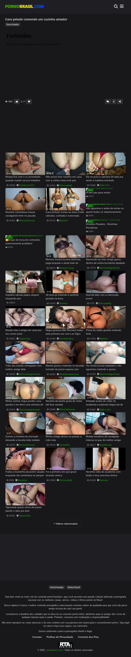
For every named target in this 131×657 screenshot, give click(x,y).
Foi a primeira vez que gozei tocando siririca (61, 473)
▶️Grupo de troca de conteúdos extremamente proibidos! (22, 241)
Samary (63, 303)
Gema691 (64, 444)
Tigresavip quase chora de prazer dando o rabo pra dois (23, 509)
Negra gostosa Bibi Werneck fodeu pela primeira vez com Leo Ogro (64, 332)
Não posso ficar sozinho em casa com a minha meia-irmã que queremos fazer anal (64, 178)
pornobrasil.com (54, 650)
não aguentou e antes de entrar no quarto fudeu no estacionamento (105, 210)
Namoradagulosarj (109, 267)
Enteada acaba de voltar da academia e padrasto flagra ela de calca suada (104, 403)
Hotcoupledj (65, 185)
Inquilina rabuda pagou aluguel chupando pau (22, 296)
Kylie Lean (105, 409)
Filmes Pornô (74, 587)
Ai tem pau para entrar (98, 192)
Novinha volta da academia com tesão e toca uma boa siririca (103, 473)
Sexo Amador (12, 24)
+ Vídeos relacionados (66, 523)
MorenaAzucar (27, 220)
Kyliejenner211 (27, 185)
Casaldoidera (66, 338)
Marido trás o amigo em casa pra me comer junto (23, 332)
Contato (37, 637)
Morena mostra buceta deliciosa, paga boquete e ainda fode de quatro (63, 261)
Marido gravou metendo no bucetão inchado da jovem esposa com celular (65, 367)
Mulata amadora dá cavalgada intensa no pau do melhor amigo (103, 438)
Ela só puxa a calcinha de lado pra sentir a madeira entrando (104, 178)
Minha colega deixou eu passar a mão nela (64, 438)
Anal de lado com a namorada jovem (102, 296)
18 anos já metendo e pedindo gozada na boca (62, 296)
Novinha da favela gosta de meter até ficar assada (64, 403)
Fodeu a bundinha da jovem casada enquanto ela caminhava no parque (24, 473)
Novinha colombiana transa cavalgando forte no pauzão (20, 214)
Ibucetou (22, 480)
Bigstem (63, 220)
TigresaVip (24, 338)
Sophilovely (105, 444)
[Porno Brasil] (24, 7)
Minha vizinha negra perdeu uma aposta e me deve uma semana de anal (24, 403)
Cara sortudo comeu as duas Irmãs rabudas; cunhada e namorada (65, 214)
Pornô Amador (56, 587)
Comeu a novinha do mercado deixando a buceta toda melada (22, 438)
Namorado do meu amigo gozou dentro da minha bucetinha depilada (105, 261)
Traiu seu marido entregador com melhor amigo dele (23, 367)
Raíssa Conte (66, 268)
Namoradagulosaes (29, 374)
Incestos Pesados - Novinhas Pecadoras (101, 226)
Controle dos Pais (88, 637)
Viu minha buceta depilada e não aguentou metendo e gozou (103, 367)
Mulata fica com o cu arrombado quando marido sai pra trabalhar (22, 178)
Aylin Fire (104, 185)
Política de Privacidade (60, 637)
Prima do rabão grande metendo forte (103, 332)
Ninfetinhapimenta (69, 374)
